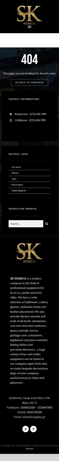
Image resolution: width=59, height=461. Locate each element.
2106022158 (27, 407)
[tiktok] (25, 429)
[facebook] (12, 130)
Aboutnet (29, 448)
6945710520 (34, 412)
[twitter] (19, 130)
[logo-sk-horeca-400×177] (29, 5)
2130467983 (45, 407)
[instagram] (27, 130)
